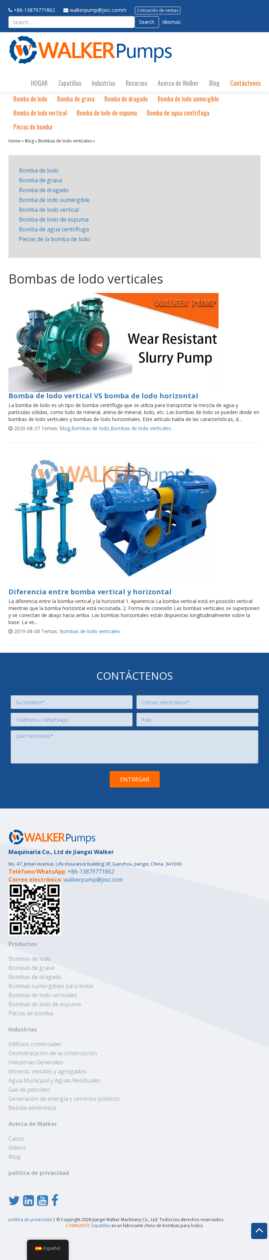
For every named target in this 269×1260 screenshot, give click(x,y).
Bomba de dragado (126, 98)
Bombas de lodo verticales (65, 141)
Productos (22, 944)
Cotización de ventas (157, 10)
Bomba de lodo (30, 98)
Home (14, 141)
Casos (16, 1138)
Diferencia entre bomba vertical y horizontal (90, 591)
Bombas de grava (31, 968)
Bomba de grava (76, 98)
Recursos (136, 83)
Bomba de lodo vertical (40, 112)
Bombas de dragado (34, 977)
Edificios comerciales (35, 1044)
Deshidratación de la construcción (52, 1053)
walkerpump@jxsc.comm (98, 10)
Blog (214, 83)
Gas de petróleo (29, 1089)
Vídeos (17, 1148)
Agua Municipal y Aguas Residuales (54, 1080)
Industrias (103, 83)
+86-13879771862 (34, 10)
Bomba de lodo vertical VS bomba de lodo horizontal (103, 395)
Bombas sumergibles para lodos (51, 986)
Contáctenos (245, 83)
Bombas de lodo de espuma (44, 1004)
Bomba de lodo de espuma (107, 112)
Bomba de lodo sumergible (188, 98)
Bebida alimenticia (32, 1108)
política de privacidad (38, 1173)
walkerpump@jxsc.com (93, 879)
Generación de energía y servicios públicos (64, 1098)
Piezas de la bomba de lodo (54, 239)
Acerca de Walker (178, 83)
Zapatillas (69, 83)
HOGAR (39, 83)
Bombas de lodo (90, 428)
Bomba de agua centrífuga (178, 112)
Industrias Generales (35, 1062)
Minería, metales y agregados (47, 1071)
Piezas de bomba (32, 126)
